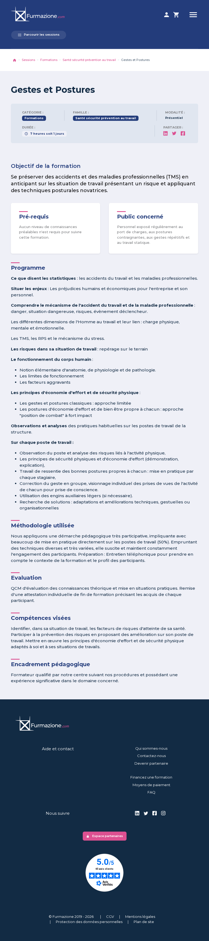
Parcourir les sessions (39, 35)
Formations (48, 60)
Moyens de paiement (151, 785)
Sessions (28, 60)
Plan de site (144, 922)
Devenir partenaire (151, 763)
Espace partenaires (104, 836)
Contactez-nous (151, 756)
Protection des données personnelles (89, 922)
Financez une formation (151, 777)
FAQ (151, 792)
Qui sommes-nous (151, 748)
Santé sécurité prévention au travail (89, 60)
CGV (110, 916)
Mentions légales (140, 916)
